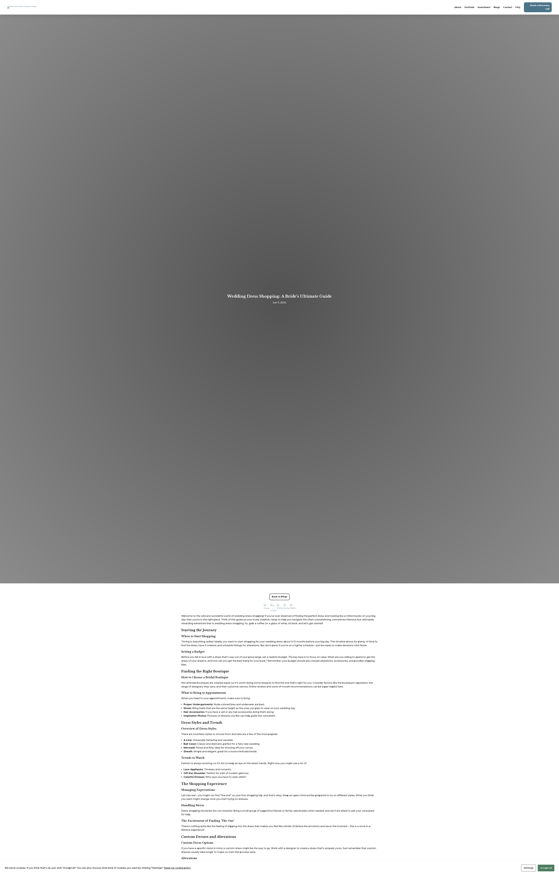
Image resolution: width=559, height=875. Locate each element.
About (457, 7)
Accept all (546, 868)
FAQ (517, 7)
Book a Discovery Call (539, 7)
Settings (529, 868)
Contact (507, 7)
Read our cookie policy (177, 868)
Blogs (497, 7)
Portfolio (469, 7)
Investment (484, 7)
